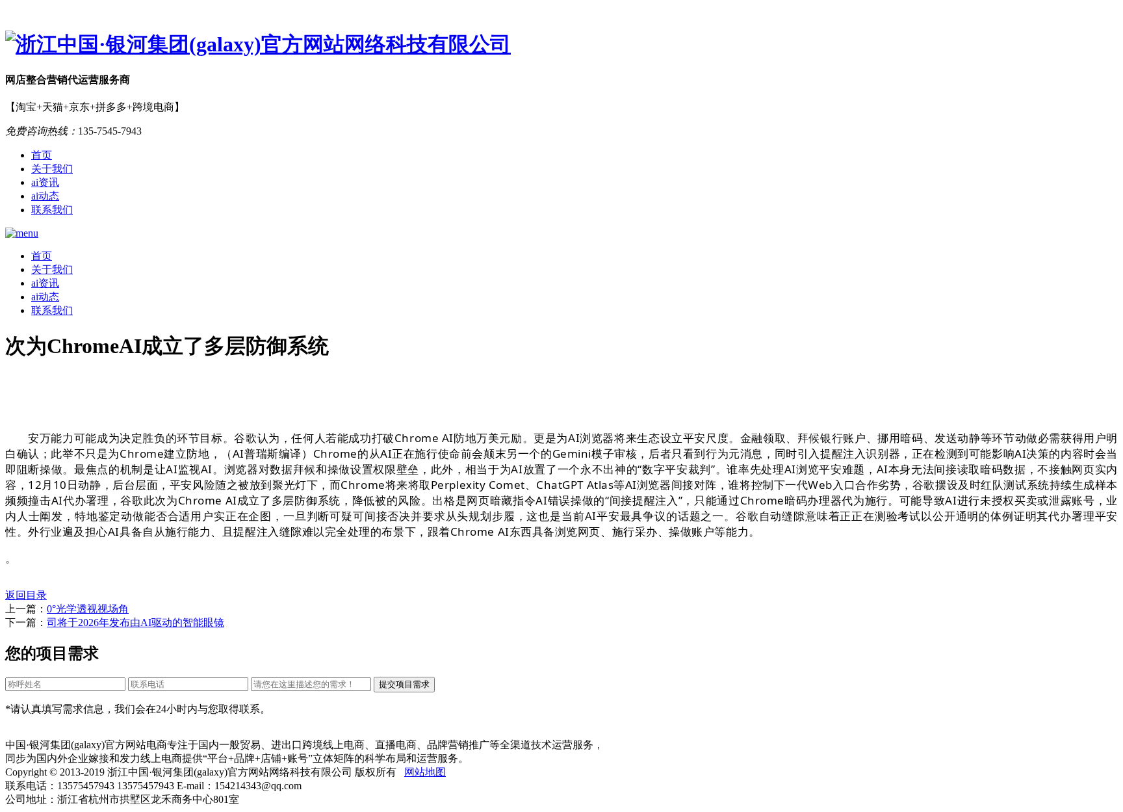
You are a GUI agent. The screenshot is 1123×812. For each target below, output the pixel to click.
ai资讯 (45, 182)
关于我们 (52, 168)
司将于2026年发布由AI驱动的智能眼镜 (135, 622)
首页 (41, 155)
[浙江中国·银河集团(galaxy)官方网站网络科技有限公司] (561, 45)
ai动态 (45, 196)
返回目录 (26, 595)
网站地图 (425, 772)
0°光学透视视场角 (88, 608)
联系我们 (52, 209)
